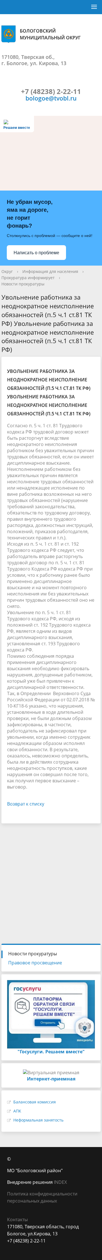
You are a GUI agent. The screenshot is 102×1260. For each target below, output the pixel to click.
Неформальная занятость (38, 1120)
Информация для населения (50, 271)
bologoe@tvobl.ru (51, 98)
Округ (7, 271)
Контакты (17, 1219)
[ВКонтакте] (11, 1248)
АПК (17, 1111)
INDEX (60, 1182)
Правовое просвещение (35, 963)
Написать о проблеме (36, 252)
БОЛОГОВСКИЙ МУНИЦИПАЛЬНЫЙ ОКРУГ (50, 34)
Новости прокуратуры (22, 284)
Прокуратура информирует (28, 277)
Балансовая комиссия (34, 1102)
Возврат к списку (25, 804)
